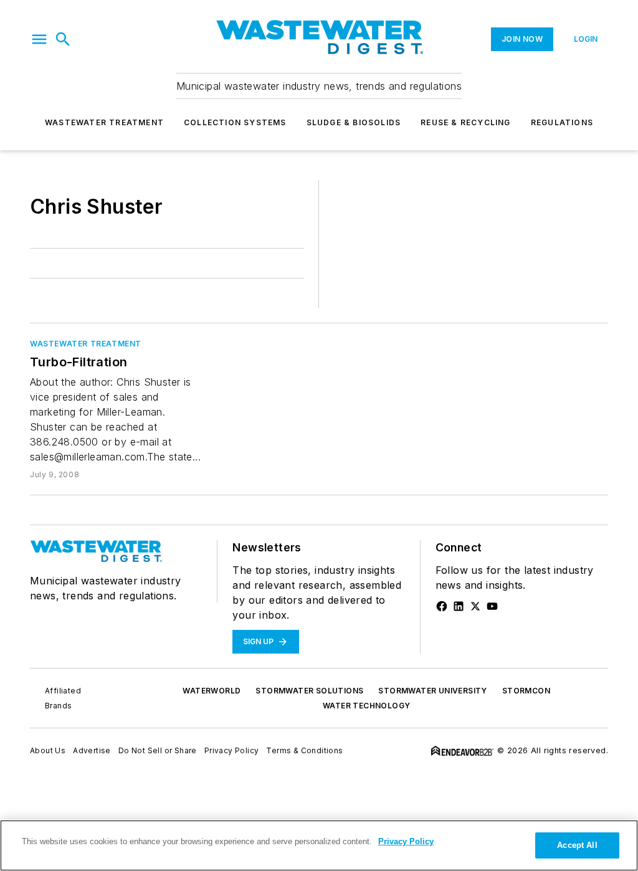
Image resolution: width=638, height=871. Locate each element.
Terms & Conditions (304, 750)
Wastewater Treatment (104, 122)
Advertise (92, 750)
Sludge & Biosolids (354, 122)
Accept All (577, 845)
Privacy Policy (231, 750)
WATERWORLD (211, 690)
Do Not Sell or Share (157, 750)
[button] (39, 39)
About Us (47, 750)
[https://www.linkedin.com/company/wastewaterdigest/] (458, 606)
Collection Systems (235, 122)
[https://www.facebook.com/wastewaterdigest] (442, 606)
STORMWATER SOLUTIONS (309, 690)
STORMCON (526, 690)
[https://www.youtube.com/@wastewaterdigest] (492, 606)
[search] (63, 39)
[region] (319, 845)
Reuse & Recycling (465, 122)
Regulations (562, 122)
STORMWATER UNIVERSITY (432, 690)
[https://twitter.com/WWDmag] (475, 606)
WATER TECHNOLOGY (366, 705)
